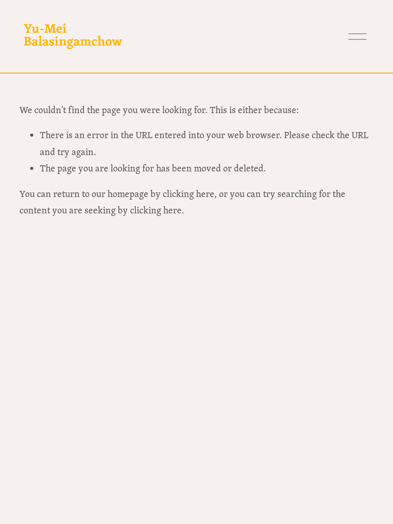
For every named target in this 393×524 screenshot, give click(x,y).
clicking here (188, 193)
